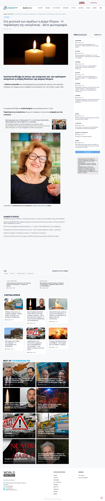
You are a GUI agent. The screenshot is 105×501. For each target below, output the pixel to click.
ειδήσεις (49, 205)
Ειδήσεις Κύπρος (21, 273)
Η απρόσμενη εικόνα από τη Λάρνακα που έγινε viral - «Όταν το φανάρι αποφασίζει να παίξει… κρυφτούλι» (32, 230)
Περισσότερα (87, 152)
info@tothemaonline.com (11, 489)
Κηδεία (6, 273)
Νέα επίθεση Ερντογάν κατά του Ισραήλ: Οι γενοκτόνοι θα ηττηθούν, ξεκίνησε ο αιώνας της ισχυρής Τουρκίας (87, 146)
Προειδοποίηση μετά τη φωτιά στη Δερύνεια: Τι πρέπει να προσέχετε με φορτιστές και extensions (57, 315)
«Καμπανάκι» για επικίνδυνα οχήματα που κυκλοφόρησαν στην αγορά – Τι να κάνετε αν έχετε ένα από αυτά (35, 345)
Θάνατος (13, 273)
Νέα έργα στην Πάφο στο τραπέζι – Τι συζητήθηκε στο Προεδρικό (12, 343)
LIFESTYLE (73, 8)
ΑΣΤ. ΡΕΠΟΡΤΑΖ (56, 8)
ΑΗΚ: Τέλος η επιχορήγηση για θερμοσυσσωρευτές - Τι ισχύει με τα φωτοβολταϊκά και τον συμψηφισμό (32, 226)
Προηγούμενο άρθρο (12, 281)
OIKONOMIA (56, 480)
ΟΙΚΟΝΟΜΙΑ (66, 8)
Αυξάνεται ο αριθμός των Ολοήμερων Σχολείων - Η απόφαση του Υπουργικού (25, 233)
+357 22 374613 (9, 488)
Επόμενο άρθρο (43, 281)
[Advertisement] (36, 257)
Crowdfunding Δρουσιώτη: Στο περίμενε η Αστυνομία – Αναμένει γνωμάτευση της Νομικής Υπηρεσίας (52, 380)
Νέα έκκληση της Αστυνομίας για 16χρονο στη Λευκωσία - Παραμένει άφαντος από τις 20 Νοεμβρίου (52, 284)
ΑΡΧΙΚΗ (55, 475)
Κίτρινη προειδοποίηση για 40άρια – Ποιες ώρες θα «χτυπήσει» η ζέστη (57, 342)
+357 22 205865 (9, 486)
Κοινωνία (10, 14)
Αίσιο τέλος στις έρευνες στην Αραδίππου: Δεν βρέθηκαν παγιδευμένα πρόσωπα (49, 406)
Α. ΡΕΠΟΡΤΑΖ (78, 123)
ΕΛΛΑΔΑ (88, 8)
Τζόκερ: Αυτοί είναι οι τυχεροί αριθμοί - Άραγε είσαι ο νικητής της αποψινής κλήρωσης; (13, 314)
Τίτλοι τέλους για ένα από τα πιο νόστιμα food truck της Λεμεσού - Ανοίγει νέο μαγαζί (18, 284)
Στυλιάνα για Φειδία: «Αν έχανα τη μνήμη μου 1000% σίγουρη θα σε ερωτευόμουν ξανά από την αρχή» (31, 236)
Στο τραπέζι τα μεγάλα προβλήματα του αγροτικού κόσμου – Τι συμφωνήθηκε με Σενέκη (86, 78)
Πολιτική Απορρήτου (83, 477)
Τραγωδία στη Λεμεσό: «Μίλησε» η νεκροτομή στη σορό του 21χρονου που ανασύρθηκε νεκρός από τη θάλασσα (34, 219)
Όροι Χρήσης (82, 475)
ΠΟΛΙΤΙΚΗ (40, 8)
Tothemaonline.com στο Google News (22, 205)
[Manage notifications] (101, 498)
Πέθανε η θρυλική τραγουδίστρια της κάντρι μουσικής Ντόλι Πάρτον (87, 118)
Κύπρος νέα (30, 273)
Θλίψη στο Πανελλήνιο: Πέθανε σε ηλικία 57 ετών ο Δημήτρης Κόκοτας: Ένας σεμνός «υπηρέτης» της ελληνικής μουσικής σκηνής (52, 456)
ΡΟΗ (80, 35)
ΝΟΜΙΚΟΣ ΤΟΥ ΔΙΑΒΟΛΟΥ (81, 132)
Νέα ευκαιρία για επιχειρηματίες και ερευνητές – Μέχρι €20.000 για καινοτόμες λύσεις (86, 46)
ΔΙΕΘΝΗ (94, 8)
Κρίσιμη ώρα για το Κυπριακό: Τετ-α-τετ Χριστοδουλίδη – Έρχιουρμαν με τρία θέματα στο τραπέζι (27, 121)
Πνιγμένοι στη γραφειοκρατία (16, 459)
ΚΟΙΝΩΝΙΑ (47, 8)
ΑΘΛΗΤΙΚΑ (81, 8)
